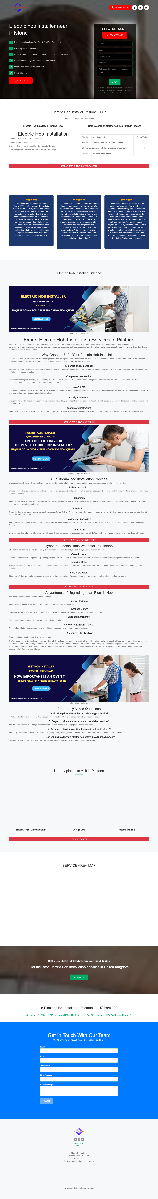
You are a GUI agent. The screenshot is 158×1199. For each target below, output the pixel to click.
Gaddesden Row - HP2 (121, 1015)
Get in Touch (22, 80)
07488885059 (121, 7)
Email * (43, 1056)
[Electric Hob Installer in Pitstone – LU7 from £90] (79, 1131)
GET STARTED (79, 977)
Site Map (79, 1145)
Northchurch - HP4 (80, 1015)
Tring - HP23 (47, 1015)
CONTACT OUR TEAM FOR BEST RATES (79, 540)
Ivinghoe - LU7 (33, 1015)
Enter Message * (47, 1085)
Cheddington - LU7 (100, 1015)
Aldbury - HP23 (62, 1015)
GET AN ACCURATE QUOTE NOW (79, 587)
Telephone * (45, 1066)
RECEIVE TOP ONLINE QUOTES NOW (79, 422)
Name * (43, 1047)
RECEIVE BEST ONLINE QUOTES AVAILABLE (79, 166)
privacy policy (107, 93)
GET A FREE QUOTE (79, 839)
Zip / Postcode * (47, 1075)
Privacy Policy (79, 1143)
